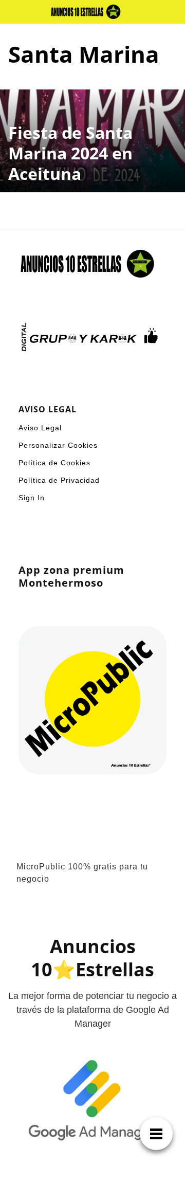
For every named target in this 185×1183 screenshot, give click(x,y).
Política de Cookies (54, 463)
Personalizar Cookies (58, 445)
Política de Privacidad (59, 480)
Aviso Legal (40, 428)
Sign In (31, 498)
